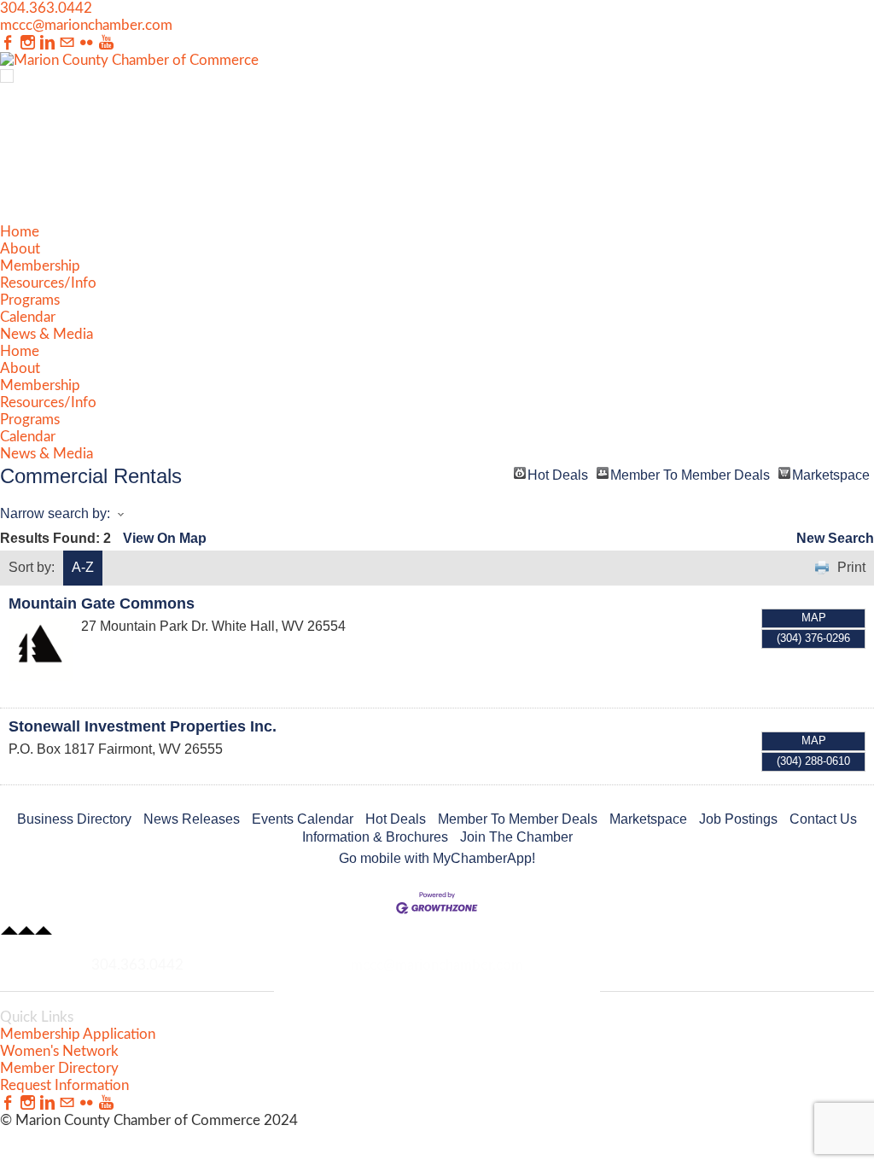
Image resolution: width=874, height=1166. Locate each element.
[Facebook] (8, 43)
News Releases (191, 819)
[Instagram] (27, 43)
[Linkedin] (47, 43)
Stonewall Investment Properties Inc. (143, 726)
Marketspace (831, 473)
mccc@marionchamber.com (86, 25)
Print (851, 567)
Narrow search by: (55, 513)
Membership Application (77, 1034)
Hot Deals (557, 473)
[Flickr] (86, 43)
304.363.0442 (46, 8)
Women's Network (59, 1051)
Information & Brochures (375, 837)
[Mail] (67, 43)
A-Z (83, 567)
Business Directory (74, 819)
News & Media (46, 334)
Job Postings (738, 819)
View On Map (165, 538)
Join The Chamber (516, 837)
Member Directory (59, 1068)
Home (19, 231)
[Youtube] (106, 43)
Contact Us (823, 819)
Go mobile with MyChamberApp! (437, 858)
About (20, 249)
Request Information (64, 1085)
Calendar (27, 317)
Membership (40, 266)
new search (835, 538)
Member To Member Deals (690, 473)
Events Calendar (302, 819)
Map (813, 617)
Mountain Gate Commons (102, 603)
